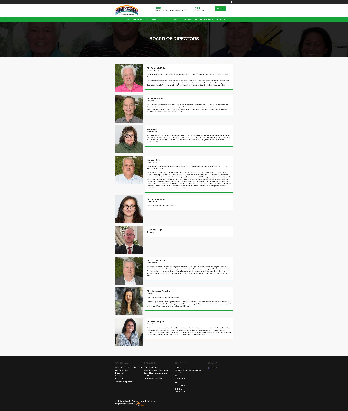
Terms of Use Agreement (123, 382)
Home (127, 19)
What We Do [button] (152, 19)
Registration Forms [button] (203, 19)
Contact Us (220, 19)
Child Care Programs (151, 367)
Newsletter (186, 19)
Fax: (176, 382)
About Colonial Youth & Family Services (128, 367)
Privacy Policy (119, 379)
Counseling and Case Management (156, 370)
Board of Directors (121, 370)
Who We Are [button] (137, 19)
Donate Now (119, 373)
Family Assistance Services (153, 378)
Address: (178, 367)
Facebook (213, 368)
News (175, 19)
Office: (177, 376)
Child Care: (178, 389)
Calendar (164, 19)
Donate (220, 9)
